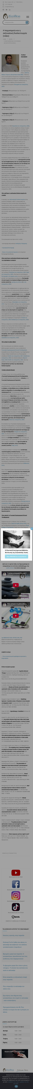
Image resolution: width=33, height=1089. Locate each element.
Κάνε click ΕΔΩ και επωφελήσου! (16, 556)
